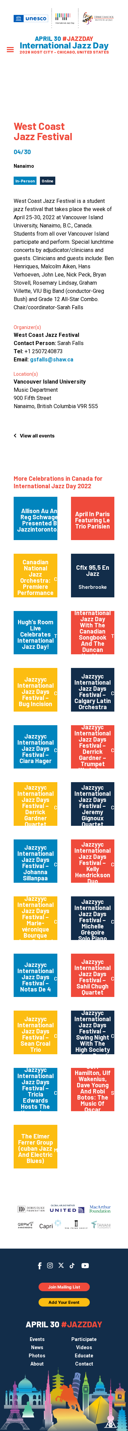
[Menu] (10, 50)
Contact (84, 1364)
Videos (84, 1347)
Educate (84, 1355)
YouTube (84, 1265)
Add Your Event (64, 1302)
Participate (84, 1339)
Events (37, 1339)
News (37, 1347)
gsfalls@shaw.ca (51, 359)
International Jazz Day (64, 46)
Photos (37, 1355)
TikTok (71, 1265)
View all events (37, 435)
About (37, 1364)
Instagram (50, 1265)
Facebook (39, 1265)
